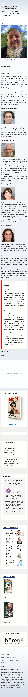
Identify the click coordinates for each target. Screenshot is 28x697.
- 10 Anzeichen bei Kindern (9, 461)
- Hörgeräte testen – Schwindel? (10, 457)
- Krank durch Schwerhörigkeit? (10, 459)
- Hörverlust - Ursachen (8, 452)
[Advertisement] (14, 374)
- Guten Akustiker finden (8, 450)
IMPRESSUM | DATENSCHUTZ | (10, 657)
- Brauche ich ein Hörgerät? (9, 448)
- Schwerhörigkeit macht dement (10, 463)
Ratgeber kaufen (7, 622)
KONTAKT (22, 657)
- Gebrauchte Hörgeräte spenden (10, 446)
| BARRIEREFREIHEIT (7, 659)
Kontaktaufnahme (12, 104)
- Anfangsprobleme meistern (9, 454)
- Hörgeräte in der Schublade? (9, 465)
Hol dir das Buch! (14, 422)
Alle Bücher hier (14, 424)
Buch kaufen (6, 597)
